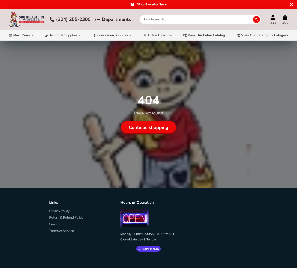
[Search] (256, 19)
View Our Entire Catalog (206, 35)
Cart (285, 19)
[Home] (26, 19)
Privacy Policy (59, 211)
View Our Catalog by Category (264, 35)
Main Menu (21, 35)
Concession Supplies (112, 35)
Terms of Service (61, 231)
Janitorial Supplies (63, 35)
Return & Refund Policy (66, 217)
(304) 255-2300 (73, 19)
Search (54, 224)
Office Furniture (160, 35)
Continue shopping (148, 127)
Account (273, 19)
